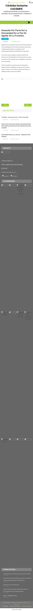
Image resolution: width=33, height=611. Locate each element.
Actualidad (5, 38)
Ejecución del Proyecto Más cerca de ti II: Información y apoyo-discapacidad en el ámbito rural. (17, 579)
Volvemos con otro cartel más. (11, 584)
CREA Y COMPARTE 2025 (10, 595)
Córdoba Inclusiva (16, 41)
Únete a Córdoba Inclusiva (28, 105)
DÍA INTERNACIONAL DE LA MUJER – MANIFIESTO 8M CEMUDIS (15, 135)
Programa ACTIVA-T (6, 105)
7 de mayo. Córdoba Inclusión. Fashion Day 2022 (14, 117)
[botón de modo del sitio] (28, 22)
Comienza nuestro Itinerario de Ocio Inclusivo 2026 (16, 573)
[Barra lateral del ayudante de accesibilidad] (31, 2)
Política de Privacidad (15, 606)
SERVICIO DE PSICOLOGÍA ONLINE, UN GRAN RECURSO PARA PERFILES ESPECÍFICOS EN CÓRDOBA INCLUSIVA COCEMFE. (16, 126)
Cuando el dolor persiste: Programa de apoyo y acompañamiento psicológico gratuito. (15, 590)
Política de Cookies (26, 606)
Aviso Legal (5, 606)
